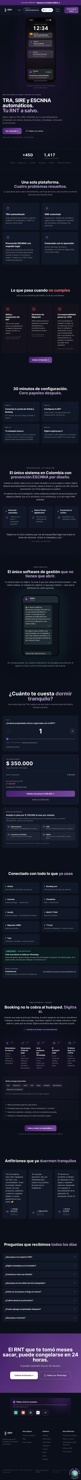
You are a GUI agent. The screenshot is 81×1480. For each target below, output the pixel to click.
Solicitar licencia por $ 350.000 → (40, 794)
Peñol (44, 1452)
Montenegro (47, 1439)
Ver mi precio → (12, 131)
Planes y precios (68, 1439)
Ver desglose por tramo (12, 747)
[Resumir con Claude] (23, 1413)
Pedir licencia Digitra (71, 10)
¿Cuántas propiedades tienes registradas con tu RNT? (30, 723)
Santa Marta (47, 1442)
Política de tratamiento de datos (42, 1471)
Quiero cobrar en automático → (40, 1128)
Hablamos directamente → (30, 742)
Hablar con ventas (36, 131)
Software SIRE (67, 1448)
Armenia (45, 1459)
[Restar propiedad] (8, 731)
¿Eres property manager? (34, 10)
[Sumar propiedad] (72, 731)
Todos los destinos (29, 1435)
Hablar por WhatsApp (56, 1375)
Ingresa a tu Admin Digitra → (48, 2)
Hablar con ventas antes (40, 799)
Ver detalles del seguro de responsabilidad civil (59, 971)
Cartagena (46, 1446)
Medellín (45, 1435)
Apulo (45, 1456)
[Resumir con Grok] (45, 1413)
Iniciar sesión (58, 10)
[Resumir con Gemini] (38, 1413)
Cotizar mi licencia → (40, 360)
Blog (19, 10)
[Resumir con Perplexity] (31, 1413)
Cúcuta (45, 1449)
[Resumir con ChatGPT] (16, 1413)
